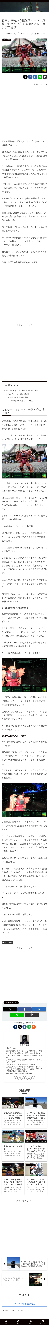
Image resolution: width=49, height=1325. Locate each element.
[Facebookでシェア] (30, 77)
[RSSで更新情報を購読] (34, 1027)
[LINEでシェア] (40, 77)
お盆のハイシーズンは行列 (18, 394)
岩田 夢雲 (25, 1045)
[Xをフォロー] (20, 1027)
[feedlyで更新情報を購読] (29, 1027)
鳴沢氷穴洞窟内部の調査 (19, 397)
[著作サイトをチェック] (15, 1027)
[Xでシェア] (25, 77)
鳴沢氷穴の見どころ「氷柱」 (22, 401)
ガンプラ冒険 (8, 942)
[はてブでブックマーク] (35, 77)
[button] (45, 77)
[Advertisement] (24, 112)
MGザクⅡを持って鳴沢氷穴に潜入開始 (22, 390)
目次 (10, 385)
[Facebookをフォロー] (24, 1027)
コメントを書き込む (26, 1304)
